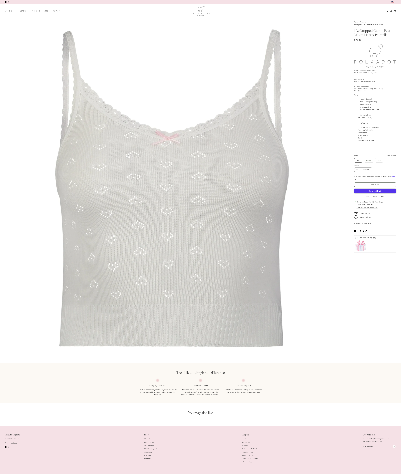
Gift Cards (148, 458)
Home (356, 22)
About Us (245, 439)
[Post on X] (357, 231)
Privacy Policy (247, 462)
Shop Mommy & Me (151, 449)
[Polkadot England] (200, 11)
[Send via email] (363, 231)
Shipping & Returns (249, 455)
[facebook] (5, 2)
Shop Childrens (149, 445)
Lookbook (147, 455)
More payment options (375, 196)
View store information (367, 207)
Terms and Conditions (250, 458)
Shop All (147, 439)
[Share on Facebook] (355, 231)
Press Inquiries (247, 452)
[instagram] (8, 2)
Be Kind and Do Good (249, 449)
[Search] (387, 11)
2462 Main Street (376, 202)
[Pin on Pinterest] (360, 231)
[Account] (391, 11)
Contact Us (246, 442)
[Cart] (395, 11)
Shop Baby (148, 452)
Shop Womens (149, 442)
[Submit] (394, 446)
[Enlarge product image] (172, 188)
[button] (366, 231)
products (363, 22)
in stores (14, 443)
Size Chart (245, 445)
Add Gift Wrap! (367, 238)
